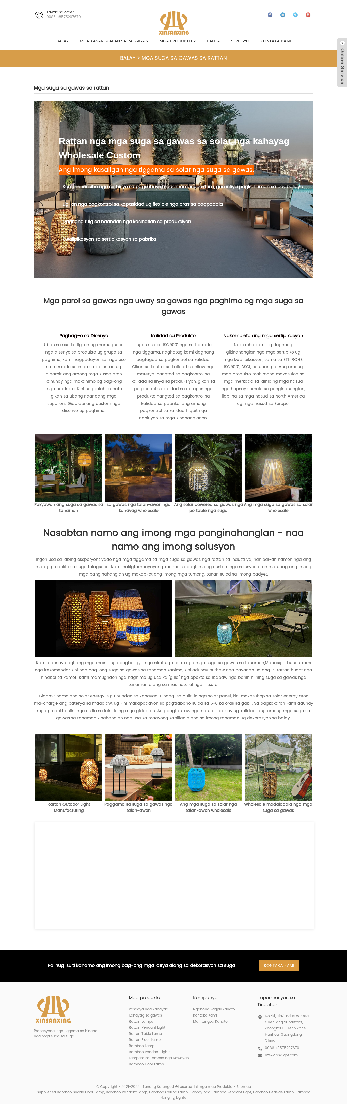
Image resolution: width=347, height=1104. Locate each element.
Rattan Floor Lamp (145, 1040)
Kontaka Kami (276, 41)
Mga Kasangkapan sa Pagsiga (112, 41)
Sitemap (243, 1087)
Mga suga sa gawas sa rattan (184, 58)
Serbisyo (240, 41)
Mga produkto (176, 41)
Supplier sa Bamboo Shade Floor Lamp (70, 1092)
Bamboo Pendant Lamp (126, 1092)
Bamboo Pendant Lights (149, 1052)
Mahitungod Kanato (210, 1021)
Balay (62, 41)
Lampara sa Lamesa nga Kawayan (159, 1058)
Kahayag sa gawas (145, 1015)
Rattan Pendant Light (147, 1028)
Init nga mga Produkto (213, 1087)
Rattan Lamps (141, 1021)
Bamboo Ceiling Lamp (168, 1092)
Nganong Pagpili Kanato (214, 1009)
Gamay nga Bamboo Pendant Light (220, 1092)
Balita (213, 41)
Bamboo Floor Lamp (146, 1064)
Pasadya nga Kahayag (148, 1009)
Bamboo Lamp (141, 1046)
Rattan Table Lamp (145, 1034)
